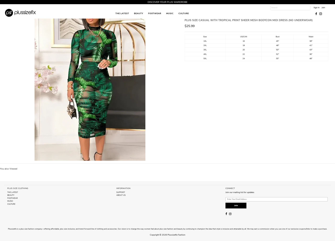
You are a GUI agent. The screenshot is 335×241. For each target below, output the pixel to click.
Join (323, 7)
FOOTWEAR (154, 13)
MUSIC (170, 13)
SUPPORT (120, 192)
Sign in (317, 7)
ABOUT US (121, 195)
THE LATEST (122, 13)
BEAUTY (138, 13)
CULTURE (183, 13)
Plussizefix (172, 234)
